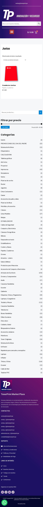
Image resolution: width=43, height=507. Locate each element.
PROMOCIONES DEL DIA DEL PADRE (14, 143)
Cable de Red (5, 369)
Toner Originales (6, 339)
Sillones (3, 236)
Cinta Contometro (7, 191)
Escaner (3, 365)
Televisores (4, 310)
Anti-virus (4, 162)
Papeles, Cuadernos (7, 250)
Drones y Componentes (8, 276)
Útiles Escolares (6, 317)
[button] (12, 32)
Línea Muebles (5, 214)
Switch (3, 140)
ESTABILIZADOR (6, 221)
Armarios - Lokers (6, 258)
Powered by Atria (21, 503)
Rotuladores (5, 173)
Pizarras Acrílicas (6, 203)
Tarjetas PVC (5, 372)
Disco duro (4, 321)
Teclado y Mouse (6, 302)
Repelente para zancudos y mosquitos (13, 350)
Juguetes (4, 188)
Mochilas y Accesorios (8, 206)
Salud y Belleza (5, 262)
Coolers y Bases (6, 247)
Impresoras (4, 169)
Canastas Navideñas (7, 284)
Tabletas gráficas (6, 158)
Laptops (3, 354)
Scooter (3, 287)
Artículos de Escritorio (8, 273)
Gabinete (4, 291)
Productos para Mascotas (9, 265)
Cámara (3, 210)
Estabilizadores (6, 243)
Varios (3, 177)
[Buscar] (40, 112)
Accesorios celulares (7, 332)
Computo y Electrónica (8, 228)
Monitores (4, 335)
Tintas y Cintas (5, 361)
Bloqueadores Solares (8, 328)
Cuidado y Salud (6, 324)
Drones (3, 254)
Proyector (4, 166)
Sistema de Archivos (7, 147)
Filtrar (5, 127)
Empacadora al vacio (7, 239)
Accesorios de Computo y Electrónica (13, 269)
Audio (3, 280)
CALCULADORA (6, 155)
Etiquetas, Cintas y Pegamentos (11, 295)
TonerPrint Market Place (13, 394)
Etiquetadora (5, 151)
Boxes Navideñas (6, 313)
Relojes (3, 217)
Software (4, 347)
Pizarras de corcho (7, 180)
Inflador (3, 358)
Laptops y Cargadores (8, 299)
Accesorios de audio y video (10, 199)
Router (3, 184)
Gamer (3, 195)
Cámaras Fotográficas (8, 232)
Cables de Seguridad (7, 225)
